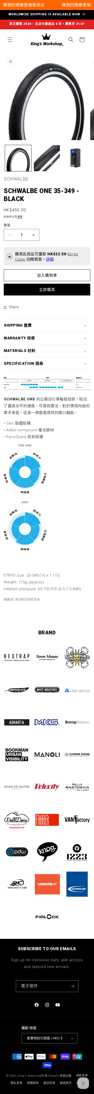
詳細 (50, 259)
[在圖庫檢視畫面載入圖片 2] (47, 158)
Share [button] (14, 307)
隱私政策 (16, 1083)
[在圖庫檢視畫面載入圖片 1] (18, 158)
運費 (20, 216)
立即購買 (47, 289)
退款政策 (82, 1075)
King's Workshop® (31, 1075)
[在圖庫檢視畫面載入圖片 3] (75, 158)
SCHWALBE (16, 178)
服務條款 (33, 1083)
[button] (10, 39)
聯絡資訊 (66, 1083)
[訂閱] (72, 986)
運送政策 (49, 1083)
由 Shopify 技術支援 (58, 1075)
